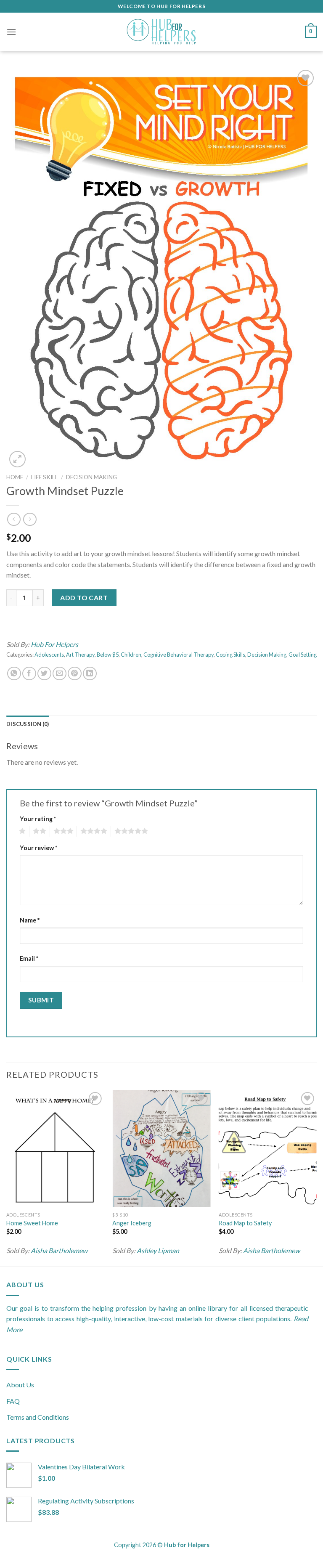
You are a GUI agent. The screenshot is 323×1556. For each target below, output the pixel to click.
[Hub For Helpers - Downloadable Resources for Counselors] (161, 32)
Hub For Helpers (54, 644)
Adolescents (49, 654)
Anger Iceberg (131, 1223)
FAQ (13, 1401)
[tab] (27, 724)
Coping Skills (230, 654)
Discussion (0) (27, 724)
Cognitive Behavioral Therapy (178, 654)
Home (14, 477)
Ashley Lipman (158, 1250)
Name (30, 920)
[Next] (316, 1177)
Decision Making (91, 477)
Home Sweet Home (32, 1223)
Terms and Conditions (37, 1417)
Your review (38, 847)
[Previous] (6, 1177)
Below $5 (108, 654)
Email (29, 958)
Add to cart (84, 598)
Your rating (38, 818)
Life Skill (44, 477)
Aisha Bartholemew (59, 1250)
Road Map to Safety (245, 1223)
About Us (20, 1385)
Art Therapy (80, 654)
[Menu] (11, 31)
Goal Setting (303, 654)
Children (131, 654)
